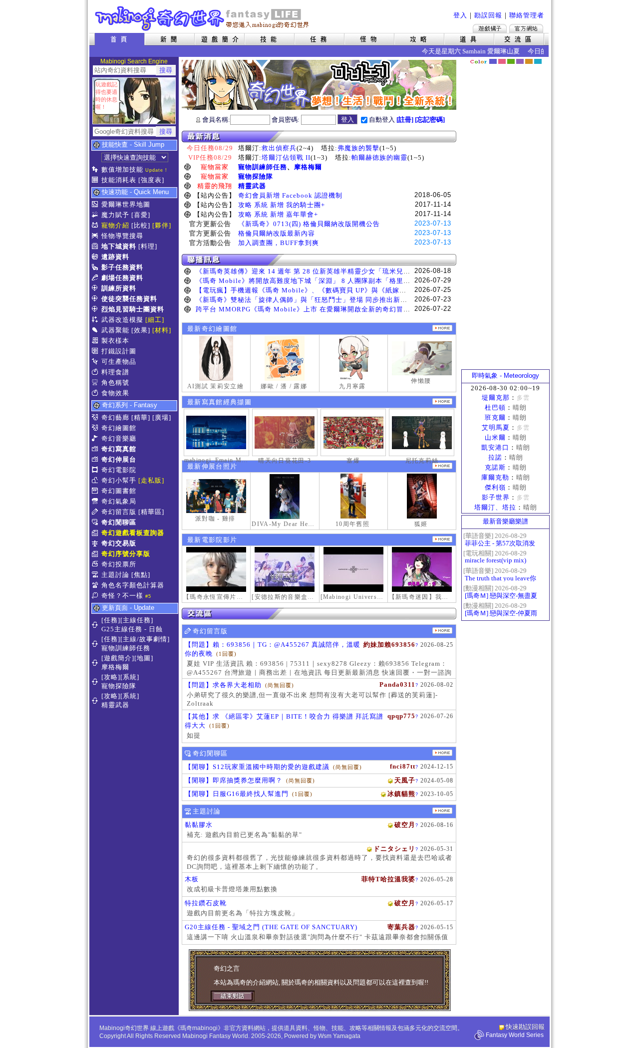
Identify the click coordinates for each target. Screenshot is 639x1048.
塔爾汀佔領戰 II (286, 157)
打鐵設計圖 (118, 351)
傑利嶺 (495, 487)
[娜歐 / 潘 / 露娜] (285, 358)
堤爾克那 (496, 397)
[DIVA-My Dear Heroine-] (285, 496)
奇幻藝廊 (115, 417)
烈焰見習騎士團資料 (132, 309)
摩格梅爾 (308, 167)
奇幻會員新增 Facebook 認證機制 (290, 195)
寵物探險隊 (255, 176)
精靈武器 (252, 186)
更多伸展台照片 (442, 466)
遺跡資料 (115, 257)
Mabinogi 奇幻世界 (203, 18)
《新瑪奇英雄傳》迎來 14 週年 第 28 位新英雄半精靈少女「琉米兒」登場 (310, 271)
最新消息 (319, 136)
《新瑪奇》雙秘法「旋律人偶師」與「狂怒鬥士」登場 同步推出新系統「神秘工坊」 (326, 299)
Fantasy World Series (515, 1035)
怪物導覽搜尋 (122, 236)
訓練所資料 (118, 288)
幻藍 (493, 61)
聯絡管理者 (526, 15)
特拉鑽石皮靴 (206, 903)
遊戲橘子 (490, 28)
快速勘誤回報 (525, 1027)
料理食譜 (115, 372)
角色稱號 (115, 382)
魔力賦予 (115, 215)
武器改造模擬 (122, 319)
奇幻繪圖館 (118, 428)
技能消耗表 (118, 180)
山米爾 (495, 437)
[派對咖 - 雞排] (216, 496)
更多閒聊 (442, 753)
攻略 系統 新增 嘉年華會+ (278, 214)
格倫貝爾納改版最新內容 (276, 233)
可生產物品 (118, 361)
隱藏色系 (543, 57)
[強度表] (151, 180)
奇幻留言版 (118, 512)
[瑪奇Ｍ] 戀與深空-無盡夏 (501, 595)
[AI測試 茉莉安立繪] (216, 358)
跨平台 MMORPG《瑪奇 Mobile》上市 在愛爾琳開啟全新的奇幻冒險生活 (310, 309)
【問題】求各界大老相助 (223, 685)
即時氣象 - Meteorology (505, 375)
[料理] (147, 246)
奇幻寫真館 (118, 449)
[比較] (140, 225)
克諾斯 (495, 467)
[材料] (161, 330)
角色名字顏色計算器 (132, 585)
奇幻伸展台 (118, 459)
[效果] (140, 330)
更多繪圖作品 (442, 328)
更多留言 (442, 630)
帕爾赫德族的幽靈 (379, 157)
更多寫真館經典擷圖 (442, 401)
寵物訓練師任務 (262, 167)
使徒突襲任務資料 (129, 298)
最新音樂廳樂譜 (505, 521)
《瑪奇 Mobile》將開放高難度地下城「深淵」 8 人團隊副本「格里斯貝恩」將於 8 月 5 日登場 (342, 280)
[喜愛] (140, 215)
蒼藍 (538, 61)
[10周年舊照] (353, 496)
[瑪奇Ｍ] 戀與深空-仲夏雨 (501, 613)
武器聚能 (115, 330)
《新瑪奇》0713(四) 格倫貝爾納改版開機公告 (309, 224)
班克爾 (495, 417)
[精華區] (151, 512)
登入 (460, 15)
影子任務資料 (122, 267)
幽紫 (520, 61)
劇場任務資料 (122, 277)
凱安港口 (495, 447)
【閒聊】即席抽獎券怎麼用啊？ (234, 780)
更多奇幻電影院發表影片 (442, 539)
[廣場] (161, 417)
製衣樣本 (115, 340)
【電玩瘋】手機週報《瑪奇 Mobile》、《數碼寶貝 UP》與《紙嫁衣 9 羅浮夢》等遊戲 (329, 290)
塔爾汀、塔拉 (495, 507)
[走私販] (151, 480)
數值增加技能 (122, 169)
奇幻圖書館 (118, 491)
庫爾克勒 (495, 477)
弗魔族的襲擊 (358, 148)
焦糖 (529, 61)
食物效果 (115, 393)
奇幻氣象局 (118, 501)
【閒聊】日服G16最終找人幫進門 (237, 793)
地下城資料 (118, 246)
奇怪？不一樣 (122, 595)
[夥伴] (161, 225)
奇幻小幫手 (118, 480)
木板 (192, 879)
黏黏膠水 (199, 824)
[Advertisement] (506, 217)
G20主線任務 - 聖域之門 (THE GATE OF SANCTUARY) (271, 927)
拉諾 (495, 457)
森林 (511, 61)
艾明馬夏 (496, 427)
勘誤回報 (488, 15)
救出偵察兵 (279, 148)
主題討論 (115, 574)
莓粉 (502, 61)
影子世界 (496, 497)
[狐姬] (422, 496)
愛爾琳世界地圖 (125, 204)
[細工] (154, 319)
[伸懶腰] (422, 358)
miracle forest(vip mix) (495, 560)
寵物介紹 (115, 225)
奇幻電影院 (118, 470)
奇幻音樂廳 (118, 438)
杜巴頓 (495, 407)
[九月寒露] (353, 358)
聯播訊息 (319, 260)
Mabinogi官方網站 (526, 28)
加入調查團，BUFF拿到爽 (278, 243)
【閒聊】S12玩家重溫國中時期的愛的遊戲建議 (257, 767)
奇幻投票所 (118, 564)
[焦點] (140, 574)
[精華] (140, 417)
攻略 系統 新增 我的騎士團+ (281, 205)
